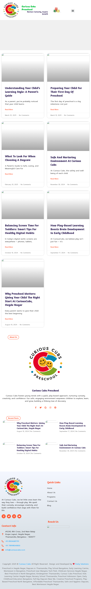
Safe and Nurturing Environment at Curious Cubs (65, 160)
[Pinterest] (55, 408)
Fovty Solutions (81, 564)
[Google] (45, 408)
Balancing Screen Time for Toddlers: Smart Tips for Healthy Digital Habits (22, 229)
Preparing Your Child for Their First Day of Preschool (66, 91)
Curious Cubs (25, 564)
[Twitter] (41, 408)
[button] (73, 11)
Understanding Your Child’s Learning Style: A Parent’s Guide (22, 91)
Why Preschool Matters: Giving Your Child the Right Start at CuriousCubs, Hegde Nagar (31, 425)
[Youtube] (19, 516)
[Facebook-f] (36, 408)
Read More (9, 110)
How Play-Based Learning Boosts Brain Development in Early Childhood (67, 229)
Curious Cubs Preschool (45, 390)
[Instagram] (50, 408)
